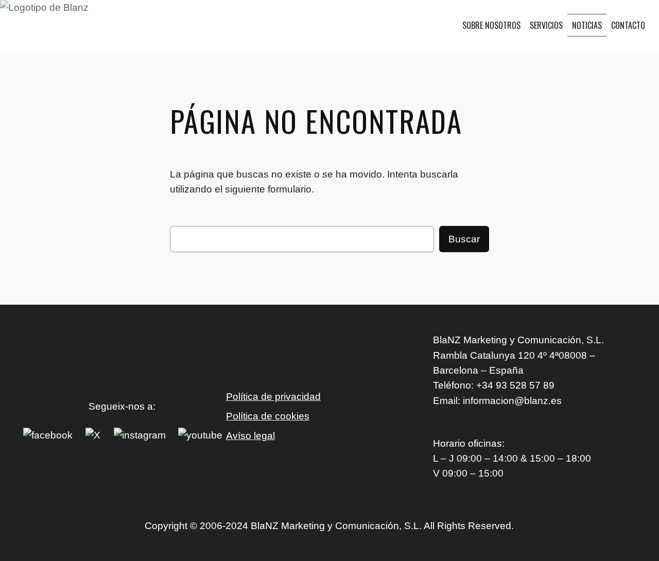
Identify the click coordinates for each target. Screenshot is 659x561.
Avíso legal (250, 435)
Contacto (628, 25)
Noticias (587, 25)
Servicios (546, 25)
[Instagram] (139, 435)
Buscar (464, 239)
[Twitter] (93, 435)
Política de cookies (267, 416)
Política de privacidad (273, 396)
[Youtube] (200, 435)
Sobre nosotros (491, 25)
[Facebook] (48, 435)
